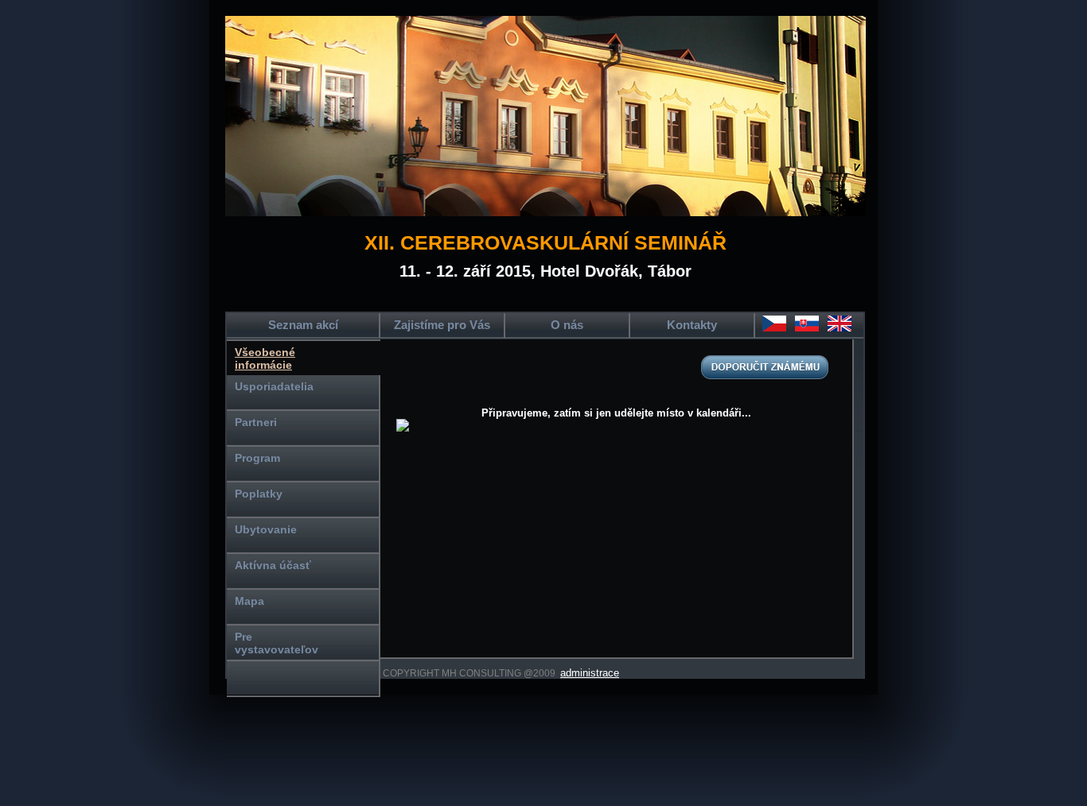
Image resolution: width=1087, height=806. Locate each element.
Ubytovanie (266, 529)
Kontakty (692, 324)
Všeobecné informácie (265, 358)
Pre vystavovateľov (276, 643)
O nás (567, 324)
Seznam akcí (303, 324)
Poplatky (258, 493)
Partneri (256, 422)
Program (257, 457)
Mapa (249, 601)
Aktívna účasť (273, 565)
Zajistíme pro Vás (442, 324)
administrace (589, 673)
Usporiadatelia (274, 386)
